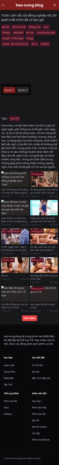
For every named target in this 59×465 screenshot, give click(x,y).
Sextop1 (45, 43)
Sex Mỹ (35, 433)
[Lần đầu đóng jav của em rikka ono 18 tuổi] (15, 294)
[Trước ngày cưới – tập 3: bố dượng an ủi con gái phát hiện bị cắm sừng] (15, 236)
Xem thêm (29, 318)
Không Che (34, 26)
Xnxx (46, 26)
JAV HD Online (39, 426)
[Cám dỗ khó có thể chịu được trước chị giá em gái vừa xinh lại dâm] (15, 208)
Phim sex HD (10, 401)
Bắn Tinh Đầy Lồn (41, 378)
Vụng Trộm (9, 371)
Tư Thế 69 (37, 365)
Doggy (29, 38)
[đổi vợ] (15, 265)
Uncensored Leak (46, 32)
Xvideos (6, 32)
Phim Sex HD (19, 26)
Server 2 (23, 90)
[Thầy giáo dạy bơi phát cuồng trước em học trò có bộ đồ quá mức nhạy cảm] (44, 208)
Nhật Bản (18, 32)
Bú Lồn (30, 32)
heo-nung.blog (29, 5)
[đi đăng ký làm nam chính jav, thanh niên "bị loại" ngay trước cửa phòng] (44, 179)
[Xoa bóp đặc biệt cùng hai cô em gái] (44, 265)
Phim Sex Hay (39, 407)
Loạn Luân (9, 365)
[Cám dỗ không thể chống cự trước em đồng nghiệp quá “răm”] (15, 179)
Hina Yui (14, 118)
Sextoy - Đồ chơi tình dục (15, 43)
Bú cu (35, 43)
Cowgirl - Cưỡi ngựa (12, 38)
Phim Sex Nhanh (41, 439)
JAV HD (5, 26)
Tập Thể (8, 384)
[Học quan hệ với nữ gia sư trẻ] (44, 294)
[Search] (54, 5)
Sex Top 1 (37, 401)
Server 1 (9, 90)
